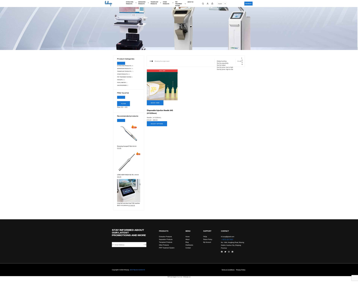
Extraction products (124, 65)
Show (239, 61)
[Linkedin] (232, 252)
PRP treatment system (124, 77)
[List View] (150, 61)
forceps (120, 79)
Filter (123, 103)
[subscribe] (145, 244)
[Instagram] (229, 252)
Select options (157, 124)
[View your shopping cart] (212, 4)
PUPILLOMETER (121, 82)
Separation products (124, 68)
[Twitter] (225, 252)
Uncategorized (122, 85)
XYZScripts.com (186, 277)
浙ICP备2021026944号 (137, 270)
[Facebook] (222, 252)
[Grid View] (152, 61)
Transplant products (124, 71)
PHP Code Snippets (172, 277)
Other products (122, 74)
